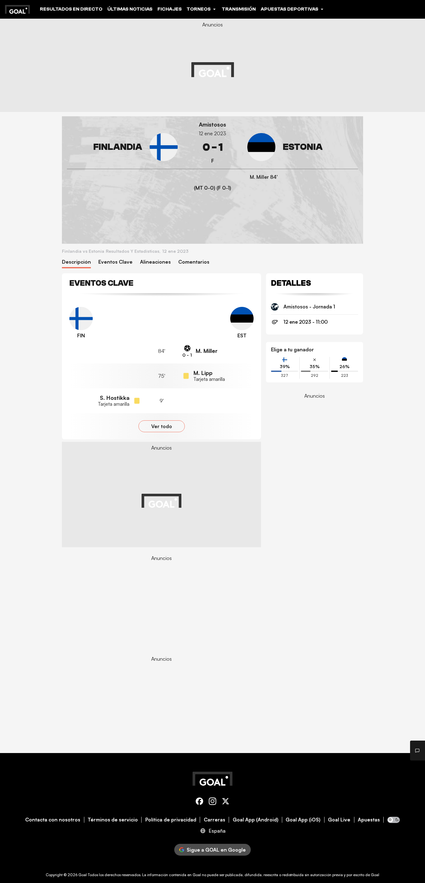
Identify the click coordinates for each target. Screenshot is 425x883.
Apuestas (369, 820)
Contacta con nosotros (52, 820)
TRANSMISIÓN (239, 9)
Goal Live (339, 820)
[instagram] (212, 802)
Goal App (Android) (255, 820)
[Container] (122, 147)
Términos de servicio (113, 820)
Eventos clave (115, 262)
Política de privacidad (170, 820)
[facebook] (199, 802)
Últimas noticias (129, 9)
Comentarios (193, 262)
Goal (82, 874)
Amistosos (212, 124)
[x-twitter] (226, 802)
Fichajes (169, 9)
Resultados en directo (71, 9)
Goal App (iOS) (303, 820)
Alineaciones (155, 262)
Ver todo (161, 426)
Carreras (214, 820)
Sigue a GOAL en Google (216, 850)
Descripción (76, 262)
